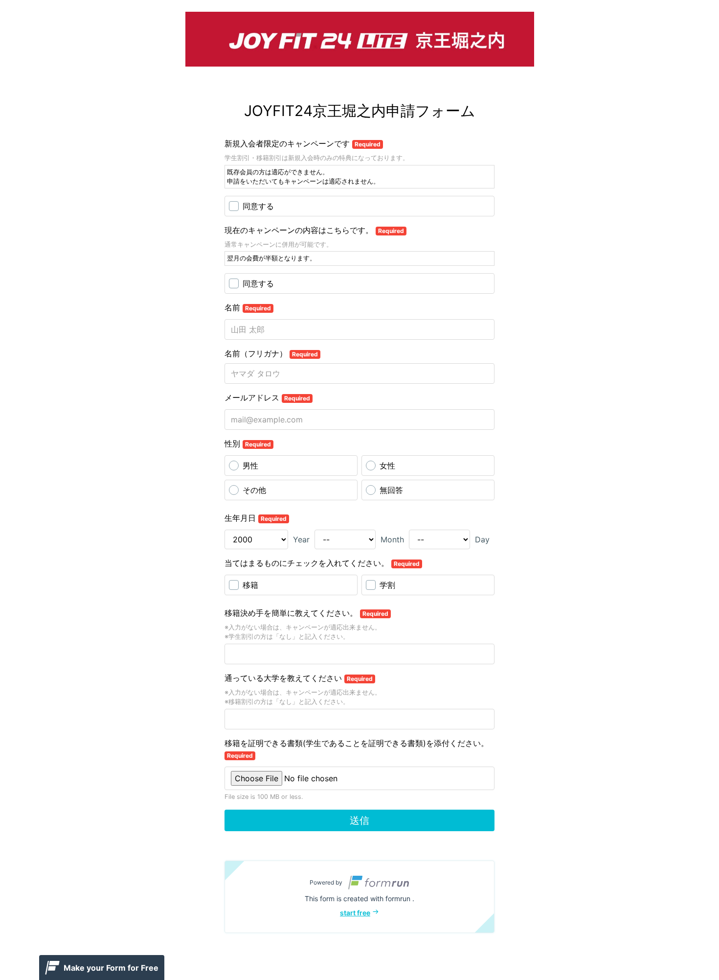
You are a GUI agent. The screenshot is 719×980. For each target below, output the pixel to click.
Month (392, 539)
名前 (248, 307)
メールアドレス (267, 397)
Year (301, 539)
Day (482, 539)
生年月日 (256, 518)
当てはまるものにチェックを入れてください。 (322, 563)
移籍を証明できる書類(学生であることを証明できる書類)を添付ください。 (357, 748)
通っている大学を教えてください (299, 678)
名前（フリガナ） (271, 353)
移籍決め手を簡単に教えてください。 (306, 613)
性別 (248, 443)
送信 (359, 820)
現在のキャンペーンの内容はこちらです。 (314, 230)
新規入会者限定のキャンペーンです (303, 143)
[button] (359, 897)
